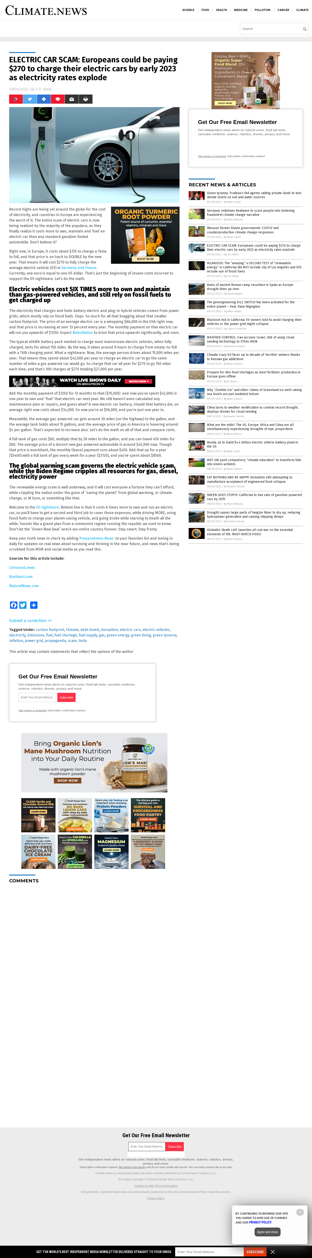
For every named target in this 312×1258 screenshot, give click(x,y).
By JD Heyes (230, 381)
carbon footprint (50, 630)
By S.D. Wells (231, 254)
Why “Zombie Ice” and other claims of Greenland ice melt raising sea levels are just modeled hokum (254, 392)
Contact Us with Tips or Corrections (156, 1185)
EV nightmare (47, 507)
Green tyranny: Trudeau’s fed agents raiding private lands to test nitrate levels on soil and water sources (254, 195)
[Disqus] (94, 944)
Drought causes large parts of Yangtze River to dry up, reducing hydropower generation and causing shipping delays (253, 515)
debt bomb (89, 630)
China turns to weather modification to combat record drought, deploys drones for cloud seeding (252, 410)
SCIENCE (188, 10)
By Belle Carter (232, 201)
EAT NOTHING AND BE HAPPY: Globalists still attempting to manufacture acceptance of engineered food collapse (249, 479)
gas (102, 635)
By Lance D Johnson (235, 328)
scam (72, 640)
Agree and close (267, 1232)
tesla (83, 640)
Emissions (35, 635)
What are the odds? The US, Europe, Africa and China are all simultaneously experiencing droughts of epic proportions (250, 427)
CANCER (283, 10)
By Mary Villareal (233, 219)
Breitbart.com (21, 577)
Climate (72, 630)
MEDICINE (241, 10)
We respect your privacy (132, 1167)
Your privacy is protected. (33, 710)
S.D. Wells (44, 89)
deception (109, 630)
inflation (16, 640)
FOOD (205, 10)
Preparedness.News (96, 538)
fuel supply (88, 635)
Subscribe (255, 1252)
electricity (17, 635)
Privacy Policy (156, 1198)
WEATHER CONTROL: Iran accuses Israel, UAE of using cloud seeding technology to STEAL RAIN (250, 339)
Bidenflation (82, 332)
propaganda (55, 640)
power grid (34, 640)
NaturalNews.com (24, 586)
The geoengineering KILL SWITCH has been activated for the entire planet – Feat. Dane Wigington (251, 304)
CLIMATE (302, 10)
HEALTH (221, 10)
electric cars (130, 630)
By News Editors (233, 363)
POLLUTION (262, 10)
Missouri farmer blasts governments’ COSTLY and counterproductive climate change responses (243, 230)
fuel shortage (65, 635)
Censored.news (22, 567)
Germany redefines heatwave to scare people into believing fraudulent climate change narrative (251, 213)
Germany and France (78, 268)
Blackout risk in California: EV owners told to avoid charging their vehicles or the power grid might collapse (254, 322)
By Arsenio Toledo (234, 346)
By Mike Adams (232, 311)
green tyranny (165, 635)
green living (141, 635)
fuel (49, 635)
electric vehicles (156, 630)
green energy (118, 635)
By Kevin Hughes (233, 293)
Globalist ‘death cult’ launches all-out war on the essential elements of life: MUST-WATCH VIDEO (250, 532)
